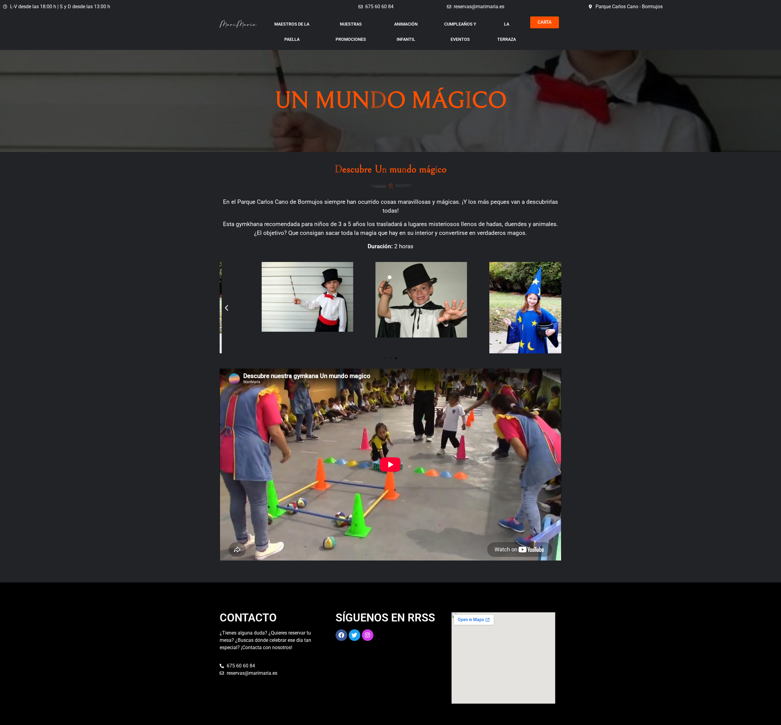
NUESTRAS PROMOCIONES (351, 32)
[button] (226, 307)
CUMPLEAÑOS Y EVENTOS (460, 32)
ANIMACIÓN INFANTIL (406, 32)
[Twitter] (354, 635)
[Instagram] (367, 635)
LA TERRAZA (506, 32)
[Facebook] (341, 635)
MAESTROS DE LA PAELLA (291, 32)
